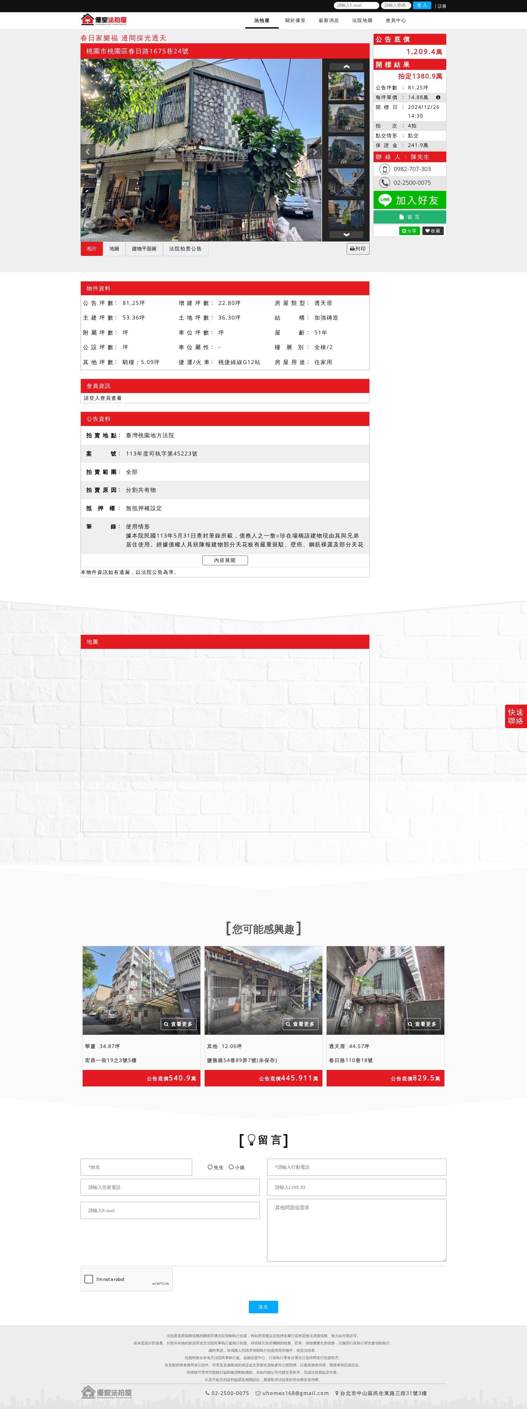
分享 (412, 231)
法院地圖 (362, 20)
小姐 (240, 1167)
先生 (219, 1167)
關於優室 (295, 20)
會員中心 (396, 20)
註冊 (442, 6)
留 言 (413, 216)
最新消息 (329, 20)
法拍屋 (262, 20)
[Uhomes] (201, 150)
